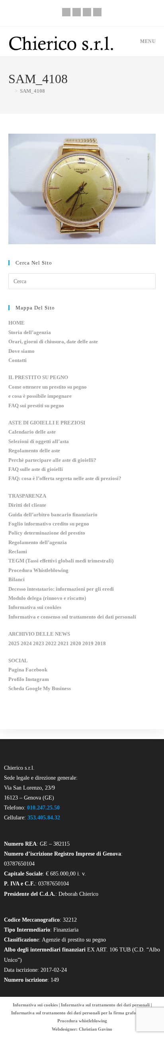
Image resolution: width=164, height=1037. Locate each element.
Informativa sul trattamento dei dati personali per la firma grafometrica (81, 1012)
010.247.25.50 (43, 808)
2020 (75, 643)
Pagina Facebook (27, 670)
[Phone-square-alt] (66, 12)
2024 (26, 643)
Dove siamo (21, 351)
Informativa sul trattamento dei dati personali (105, 1004)
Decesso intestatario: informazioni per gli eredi (61, 589)
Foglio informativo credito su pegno (48, 524)
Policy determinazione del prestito (46, 533)
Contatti (17, 360)
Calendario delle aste (32, 432)
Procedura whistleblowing (82, 1020)
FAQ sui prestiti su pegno (36, 406)
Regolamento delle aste (34, 450)
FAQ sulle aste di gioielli (35, 469)
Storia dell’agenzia (29, 332)
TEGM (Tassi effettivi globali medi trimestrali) (60, 561)
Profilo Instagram (28, 679)
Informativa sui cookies (34, 607)
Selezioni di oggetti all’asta (38, 441)
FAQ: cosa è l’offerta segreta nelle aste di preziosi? (64, 478)
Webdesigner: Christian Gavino (82, 1029)
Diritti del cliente (27, 505)
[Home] (10, 91)
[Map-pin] (97, 12)
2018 (100, 643)
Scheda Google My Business (39, 688)
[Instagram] (87, 12)
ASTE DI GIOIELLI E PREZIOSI (46, 423)
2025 (14, 643)
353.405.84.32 (43, 818)
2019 (88, 643)
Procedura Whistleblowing (38, 570)
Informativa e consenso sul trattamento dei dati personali (72, 617)
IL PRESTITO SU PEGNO (38, 377)
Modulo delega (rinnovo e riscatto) (47, 598)
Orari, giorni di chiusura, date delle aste (53, 341)
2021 (63, 643)
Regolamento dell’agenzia (37, 542)
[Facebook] (76, 12)
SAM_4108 (32, 91)
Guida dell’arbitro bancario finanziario (53, 515)
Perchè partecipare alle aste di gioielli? (52, 460)
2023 (38, 643)
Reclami (17, 551)
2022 (51, 643)
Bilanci (16, 579)
